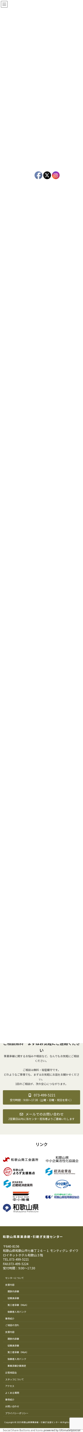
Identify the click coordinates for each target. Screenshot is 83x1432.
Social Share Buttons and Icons (23, 1430)
